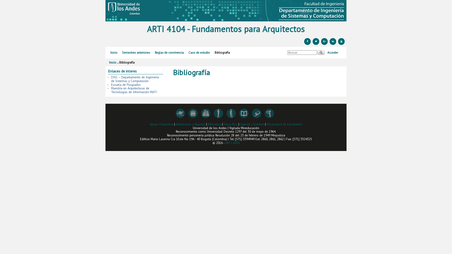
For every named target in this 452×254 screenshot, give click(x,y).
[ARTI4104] (226, 10)
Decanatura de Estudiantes (285, 124)
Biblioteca (214, 124)
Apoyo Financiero (161, 124)
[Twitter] (316, 41)
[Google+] (324, 41)
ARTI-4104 (232, 143)
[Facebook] (307, 41)
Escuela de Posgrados (126, 85)
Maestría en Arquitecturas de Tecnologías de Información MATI (134, 90)
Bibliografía (222, 53)
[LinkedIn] (333, 41)
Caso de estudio (199, 53)
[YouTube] (341, 41)
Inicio (113, 53)
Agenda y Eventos (252, 124)
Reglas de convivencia (169, 53)
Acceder (332, 53)
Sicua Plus (231, 124)
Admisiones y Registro (190, 124)
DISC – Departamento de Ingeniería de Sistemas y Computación (135, 79)
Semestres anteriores (136, 53)
